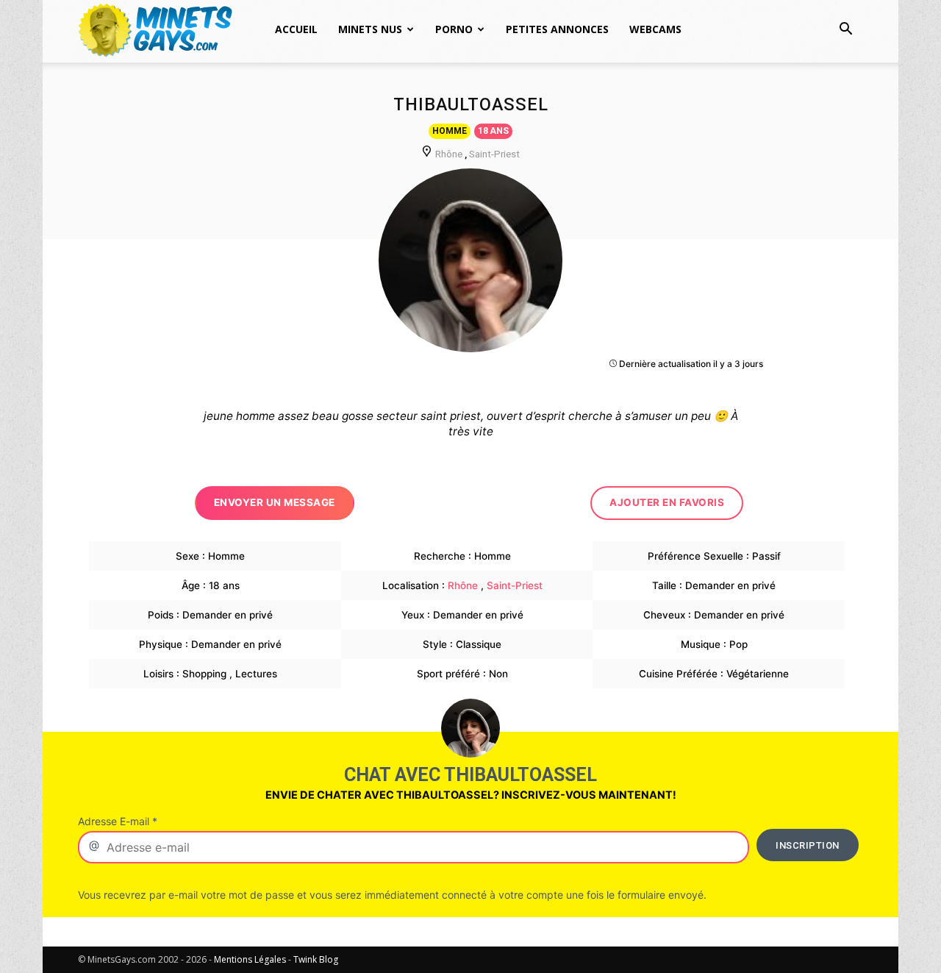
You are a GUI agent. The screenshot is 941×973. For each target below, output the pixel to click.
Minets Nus (370, 29)
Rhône (448, 154)
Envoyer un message (274, 502)
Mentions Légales (250, 959)
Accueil (296, 29)
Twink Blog (315, 959)
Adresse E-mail (117, 821)
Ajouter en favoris (666, 502)
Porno (454, 29)
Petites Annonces (557, 29)
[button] (845, 31)
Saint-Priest (494, 154)
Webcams (655, 29)
